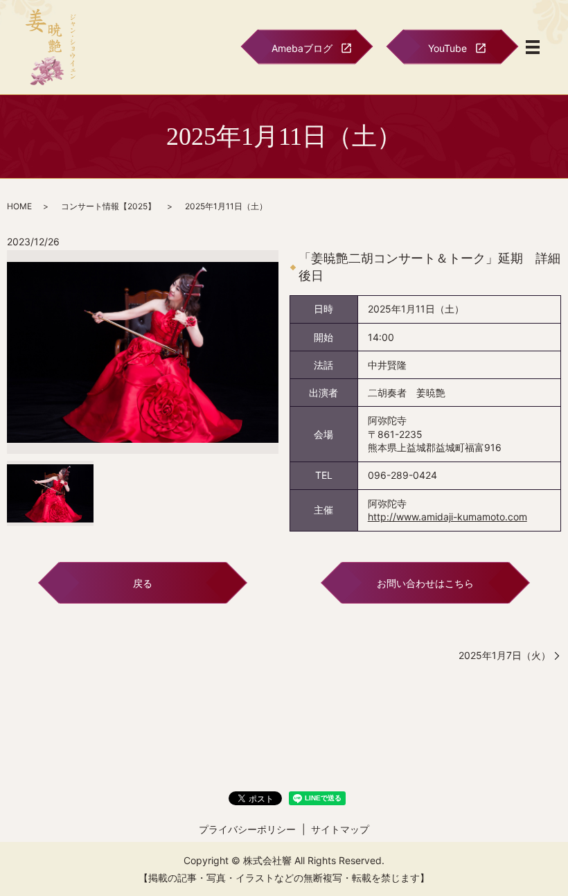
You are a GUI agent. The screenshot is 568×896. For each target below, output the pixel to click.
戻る (142, 583)
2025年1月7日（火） (505, 655)
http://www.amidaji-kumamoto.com (447, 516)
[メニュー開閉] (533, 47)
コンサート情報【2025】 (108, 206)
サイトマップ (340, 829)
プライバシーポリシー (247, 829)
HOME (19, 206)
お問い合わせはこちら (425, 583)
